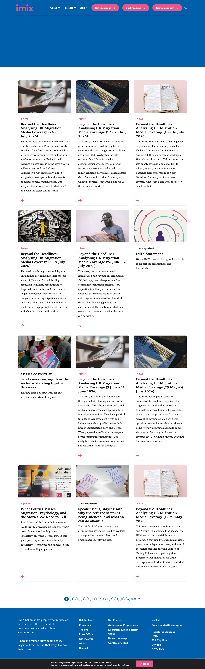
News (24, 118)
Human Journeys (117, 638)
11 (122, 599)
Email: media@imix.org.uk (167, 624)
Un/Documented (118, 642)
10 (117, 599)
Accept (144, 663)
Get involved (86, 638)
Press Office (86, 634)
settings (125, 665)
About (82, 643)
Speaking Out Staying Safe (37, 373)
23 (133, 599)
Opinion (26, 503)
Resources (85, 624)
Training (84, 629)
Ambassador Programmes (123, 624)
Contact (83, 647)
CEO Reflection (88, 503)
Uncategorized (145, 248)
